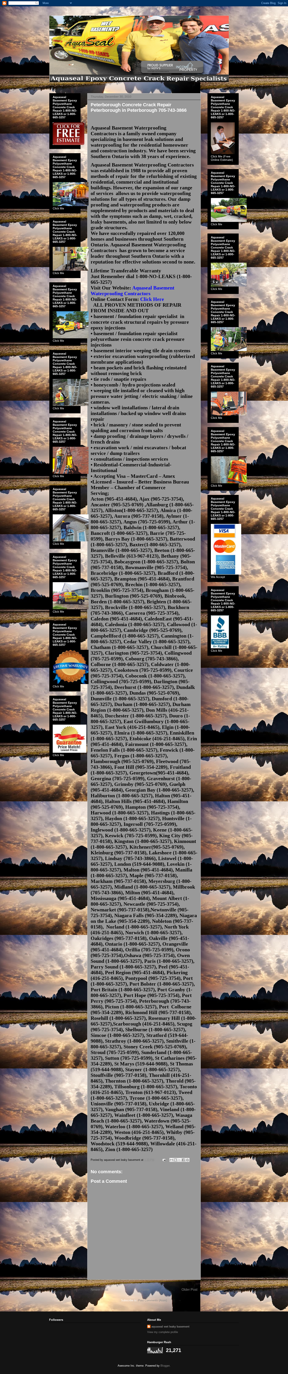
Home (144, 1289)
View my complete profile (162, 1332)
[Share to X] (179, 1160)
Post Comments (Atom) (152, 1300)
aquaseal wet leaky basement (170, 1326)
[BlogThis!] (175, 1160)
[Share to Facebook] (183, 1160)
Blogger (165, 1365)
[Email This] (171, 1160)
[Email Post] (164, 1159)
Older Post (189, 1289)
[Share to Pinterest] (187, 1160)
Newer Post (99, 1289)
